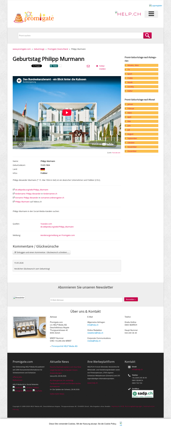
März (129, 112)
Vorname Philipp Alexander (26, 197)
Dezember (132, 151)
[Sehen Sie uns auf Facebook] (18, 387)
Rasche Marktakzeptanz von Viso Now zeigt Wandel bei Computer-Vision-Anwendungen (65, 370)
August (130, 134)
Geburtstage (39, 49)
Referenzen (17, 380)
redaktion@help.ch (95, 332)
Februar (130, 108)
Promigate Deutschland (58, 49)
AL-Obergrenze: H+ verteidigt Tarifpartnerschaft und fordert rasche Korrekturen (65, 383)
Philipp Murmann (22, 201)
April (129, 117)
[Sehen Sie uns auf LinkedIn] (27, 390)
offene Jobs (17, 377)
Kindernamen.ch (50, 193)
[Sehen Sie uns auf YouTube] (37, 390)
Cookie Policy (110, 423)
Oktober (131, 142)
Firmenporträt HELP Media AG (64, 346)
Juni (129, 125)
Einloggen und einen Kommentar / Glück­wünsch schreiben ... (42, 252)
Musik (130, 82)
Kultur (130, 91)
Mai (129, 121)
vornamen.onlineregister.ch (52, 197)
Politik (130, 78)
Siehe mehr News (57, 394)
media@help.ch (94, 340)
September (132, 138)
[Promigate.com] (34, 18)
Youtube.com (116, 153)
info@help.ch (92, 324)
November (132, 147)
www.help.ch (92, 383)
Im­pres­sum (115, 406)
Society (130, 86)
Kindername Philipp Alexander (28, 193)
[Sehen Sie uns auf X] (31, 387)
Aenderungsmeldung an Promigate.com (57, 235)
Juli (128, 130)
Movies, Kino (133, 65)
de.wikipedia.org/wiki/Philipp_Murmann (31, 189)
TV (128, 69)
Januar (130, 104)
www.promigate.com (22, 49)
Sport (129, 74)
